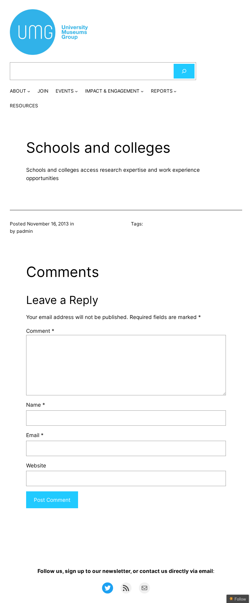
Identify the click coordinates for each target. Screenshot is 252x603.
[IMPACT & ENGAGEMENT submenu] (142, 91)
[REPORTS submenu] (175, 91)
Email (35, 435)
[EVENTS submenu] (76, 91)
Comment (40, 331)
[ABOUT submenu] (28, 91)
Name (35, 404)
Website (36, 465)
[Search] (184, 71)
